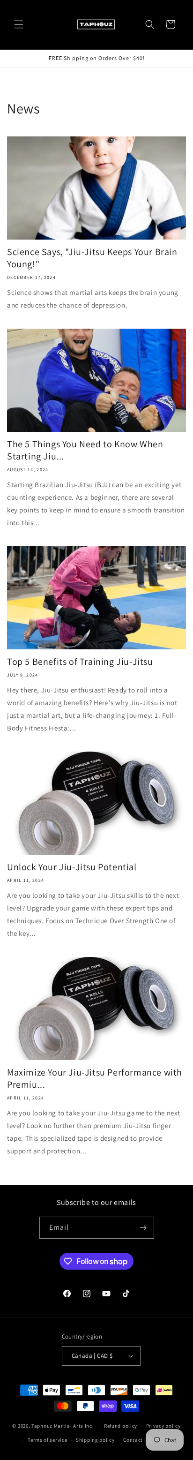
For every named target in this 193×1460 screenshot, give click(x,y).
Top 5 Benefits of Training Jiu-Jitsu (80, 661)
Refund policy (120, 1425)
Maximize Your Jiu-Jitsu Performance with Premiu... (94, 1078)
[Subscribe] (143, 1228)
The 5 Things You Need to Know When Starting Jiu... (85, 450)
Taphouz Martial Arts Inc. (62, 1425)
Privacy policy (163, 1425)
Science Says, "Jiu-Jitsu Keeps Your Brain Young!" (92, 258)
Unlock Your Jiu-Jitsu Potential (72, 867)
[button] (18, 24)
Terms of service (47, 1440)
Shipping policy (95, 1440)
